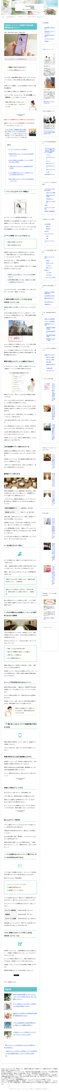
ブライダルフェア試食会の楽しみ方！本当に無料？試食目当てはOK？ (53, 412)
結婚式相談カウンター (50, 174)
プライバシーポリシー (50, 38)
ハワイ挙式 (48, 272)
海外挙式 (47, 270)
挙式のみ (47, 231)
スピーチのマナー (50, 370)
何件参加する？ (49, 198)
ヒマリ (14, 982)
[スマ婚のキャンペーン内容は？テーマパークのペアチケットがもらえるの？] (7, 1034)
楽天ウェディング (50, 163)
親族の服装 (48, 362)
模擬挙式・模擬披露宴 (50, 211)
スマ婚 (47, 172)
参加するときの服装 (50, 192)
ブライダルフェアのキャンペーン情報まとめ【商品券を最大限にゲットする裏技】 (53, 392)
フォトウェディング (49, 233)
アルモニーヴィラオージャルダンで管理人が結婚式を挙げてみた (49, 132)
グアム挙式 (48, 275)
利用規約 (47, 41)
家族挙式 (48, 228)
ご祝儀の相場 (49, 368)
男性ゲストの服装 (50, 357)
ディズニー (48, 265)
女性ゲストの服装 (50, 359)
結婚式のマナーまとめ (50, 354)
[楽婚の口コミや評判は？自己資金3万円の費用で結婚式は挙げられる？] (7, 1016)
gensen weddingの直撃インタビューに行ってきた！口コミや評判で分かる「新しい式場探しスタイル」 (24, 997)
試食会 (46, 205)
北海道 (47, 260)
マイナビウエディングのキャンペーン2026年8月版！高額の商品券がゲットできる (53, 526)
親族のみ (48, 226)
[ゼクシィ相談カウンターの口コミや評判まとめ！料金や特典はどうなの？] (7, 1006)
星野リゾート (49, 267)
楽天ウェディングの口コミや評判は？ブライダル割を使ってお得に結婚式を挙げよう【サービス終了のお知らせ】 (21, 1053)
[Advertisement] (51, 641)
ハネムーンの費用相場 (50, 321)
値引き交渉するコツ (49, 302)
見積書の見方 (48, 304)
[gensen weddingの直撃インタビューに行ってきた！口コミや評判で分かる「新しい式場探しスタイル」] (7, 997)
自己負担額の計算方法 (50, 295)
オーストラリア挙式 (50, 277)
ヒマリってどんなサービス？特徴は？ (18, 149)
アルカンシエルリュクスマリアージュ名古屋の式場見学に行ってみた (53, 497)
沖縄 (47, 238)
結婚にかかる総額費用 (50, 319)
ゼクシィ (48, 161)
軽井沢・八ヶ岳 (49, 263)
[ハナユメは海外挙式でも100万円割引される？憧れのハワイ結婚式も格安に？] (7, 1025)
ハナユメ (48, 154)
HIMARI (10, 982)
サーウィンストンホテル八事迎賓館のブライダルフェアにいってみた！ (53, 461)
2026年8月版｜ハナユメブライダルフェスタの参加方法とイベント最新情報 (53, 550)
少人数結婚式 (48, 224)
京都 (47, 236)
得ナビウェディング (50, 169)
